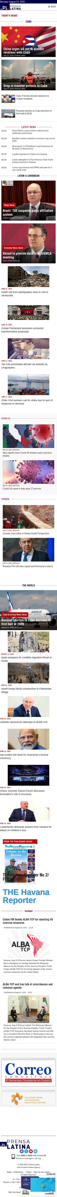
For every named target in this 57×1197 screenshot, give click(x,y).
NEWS (53, 6)
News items (9, 205)
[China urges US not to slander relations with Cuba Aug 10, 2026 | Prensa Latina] (28, 28)
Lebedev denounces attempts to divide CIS (23, 722)
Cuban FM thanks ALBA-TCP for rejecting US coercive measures (28, 921)
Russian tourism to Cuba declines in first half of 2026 (26, 622)
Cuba (5, 614)
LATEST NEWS (28, 127)
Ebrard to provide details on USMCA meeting (27, 255)
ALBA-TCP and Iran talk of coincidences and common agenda (28, 986)
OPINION (5, 499)
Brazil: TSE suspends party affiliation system (28, 213)
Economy (8, 247)
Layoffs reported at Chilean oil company (29, 154)
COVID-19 (5, 418)
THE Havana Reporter (26, 896)
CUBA (28, 21)
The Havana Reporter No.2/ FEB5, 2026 (26, 877)
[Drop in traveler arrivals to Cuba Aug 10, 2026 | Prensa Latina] (28, 61)
